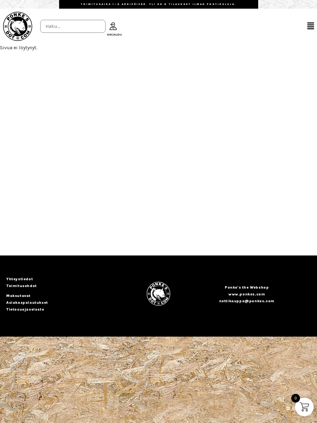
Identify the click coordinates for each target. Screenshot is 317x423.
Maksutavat (18, 296)
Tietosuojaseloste (25, 309)
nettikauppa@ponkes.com (247, 301)
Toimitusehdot (21, 286)
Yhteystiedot (19, 279)
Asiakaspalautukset (27, 302)
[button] (311, 26)
